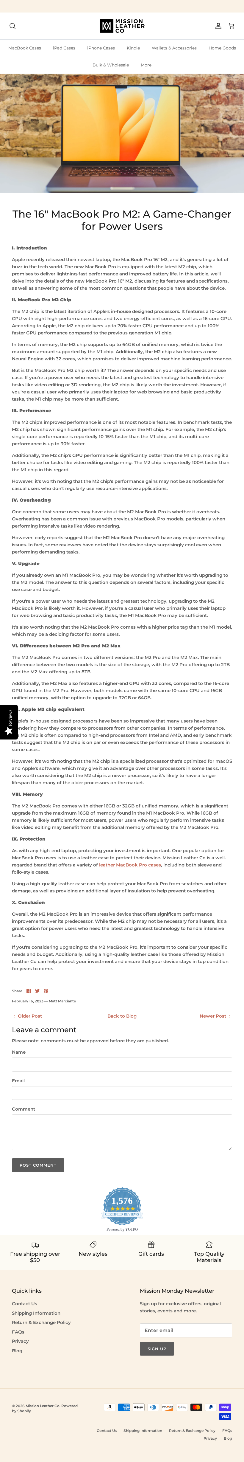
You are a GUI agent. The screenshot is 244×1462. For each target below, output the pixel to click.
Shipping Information (36, 1313)
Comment (23, 1109)
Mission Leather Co (43, 1406)
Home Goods (222, 48)
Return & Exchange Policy (41, 1322)
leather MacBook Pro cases (130, 865)
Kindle (133, 48)
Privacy (20, 1341)
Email (18, 1080)
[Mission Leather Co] (122, 25)
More (146, 65)
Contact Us (24, 1303)
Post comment (38, 1165)
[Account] (217, 26)
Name (19, 1052)
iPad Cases (64, 48)
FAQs (18, 1332)
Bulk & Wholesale (111, 65)
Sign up (157, 1348)
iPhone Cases (101, 48)
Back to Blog (122, 1016)
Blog (17, 1351)
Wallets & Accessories (174, 48)
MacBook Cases (24, 48)
